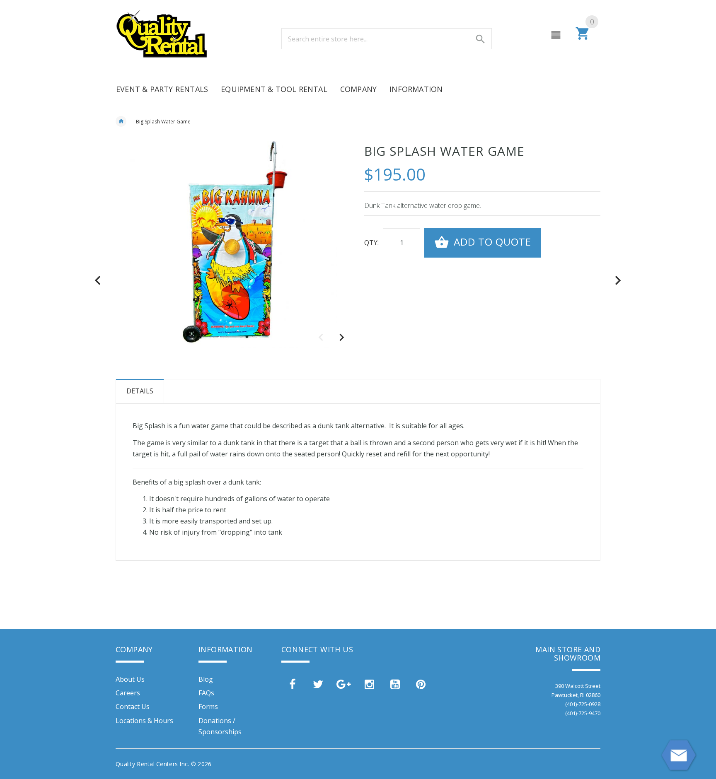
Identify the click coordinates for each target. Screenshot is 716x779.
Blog (205, 679)
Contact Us (133, 706)
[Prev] (98, 280)
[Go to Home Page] (121, 121)
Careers (128, 692)
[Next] (618, 280)
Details (139, 391)
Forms (208, 706)
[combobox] (386, 38)
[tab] (140, 391)
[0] (582, 38)
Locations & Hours (144, 720)
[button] (341, 337)
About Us (130, 679)
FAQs (206, 692)
